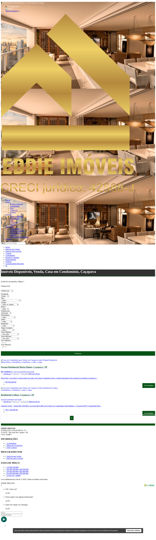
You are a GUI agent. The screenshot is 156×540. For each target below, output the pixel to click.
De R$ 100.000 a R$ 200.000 (16, 469)
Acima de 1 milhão (13, 475)
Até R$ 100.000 (12, 467)
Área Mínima (6, 341)
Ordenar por (5, 311)
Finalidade (4, 294)
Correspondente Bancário (19, 237)
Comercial (13, 210)
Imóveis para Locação (13, 251)
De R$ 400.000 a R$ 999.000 (16, 473)
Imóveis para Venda (12, 249)
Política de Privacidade (110, 530)
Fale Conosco (11, 448)
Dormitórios (5, 315)
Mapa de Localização (13, 445)
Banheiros (4, 324)
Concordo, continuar (133, 530)
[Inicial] (67, 193)
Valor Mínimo (6, 332)
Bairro (3, 307)
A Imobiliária (15, 229)
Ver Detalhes (148, 385)
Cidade (3, 302)
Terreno (13, 212)
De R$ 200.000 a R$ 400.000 (16, 471)
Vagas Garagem (6, 328)
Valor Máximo (6, 336)
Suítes (3, 319)
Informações (9, 227)
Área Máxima (6, 345)
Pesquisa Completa (17, 231)
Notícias (13, 235)
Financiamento (15, 233)
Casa (12, 208)
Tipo (2, 298)
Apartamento (14, 206)
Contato (8, 239)
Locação (8, 214)
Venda (7, 202)
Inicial (8, 200)
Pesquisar (78, 353)
